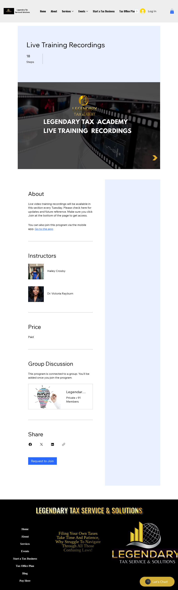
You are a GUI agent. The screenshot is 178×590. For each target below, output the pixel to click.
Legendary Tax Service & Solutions (22, 11)
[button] (172, 11)
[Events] (40, 551)
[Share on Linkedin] (52, 444)
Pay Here (24, 580)
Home (25, 529)
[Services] (40, 544)
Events (25, 551)
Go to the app (44, 229)
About (25, 536)
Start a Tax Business (25, 558)
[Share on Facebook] (30, 444)
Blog (25, 573)
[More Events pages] (87, 11)
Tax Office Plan (25, 565)
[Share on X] (41, 444)
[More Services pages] (73, 11)
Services (25, 543)
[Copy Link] (64, 444)
